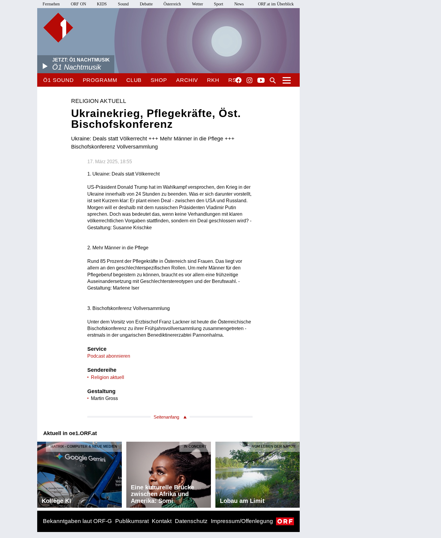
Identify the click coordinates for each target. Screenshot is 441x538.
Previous (42, 473)
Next (295, 473)
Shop (159, 80)
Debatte (146, 4)
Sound (123, 4)
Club (134, 80)
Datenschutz (191, 521)
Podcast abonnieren (108, 356)
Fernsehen (51, 4)
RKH (213, 80)
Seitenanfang (166, 416)
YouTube (261, 81)
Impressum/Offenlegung (242, 521)
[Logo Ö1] (58, 28)
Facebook (239, 80)
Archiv (187, 80)
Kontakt (162, 521)
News (239, 4)
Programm (100, 80)
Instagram (249, 80)
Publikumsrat (132, 521)
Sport (218, 4)
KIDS (102, 4)
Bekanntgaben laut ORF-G (77, 521)
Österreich (172, 4)
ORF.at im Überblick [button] (276, 4)
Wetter (197, 4)
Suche (273, 80)
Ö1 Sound (58, 80)
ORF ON (78, 4)
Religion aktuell (107, 377)
